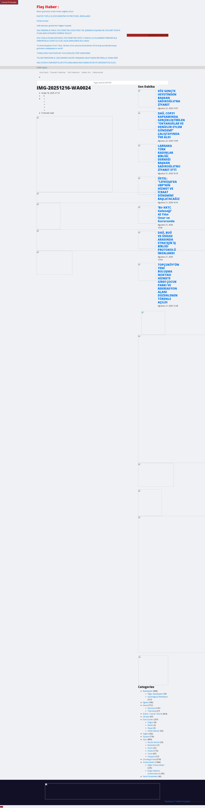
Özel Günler (148, 719)
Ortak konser (43, 21)
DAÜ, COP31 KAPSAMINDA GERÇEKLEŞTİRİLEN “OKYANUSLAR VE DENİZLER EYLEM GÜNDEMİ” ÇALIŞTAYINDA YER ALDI (171, 125)
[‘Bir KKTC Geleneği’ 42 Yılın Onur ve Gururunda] (147, 215)
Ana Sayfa (44, 72)
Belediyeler (148, 691)
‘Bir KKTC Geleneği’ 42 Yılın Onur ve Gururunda (166, 214)
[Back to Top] (1, 807)
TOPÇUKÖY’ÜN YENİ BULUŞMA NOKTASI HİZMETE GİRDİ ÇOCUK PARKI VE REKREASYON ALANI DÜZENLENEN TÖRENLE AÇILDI (168, 283)
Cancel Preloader (9, 2)
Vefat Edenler (154, 731)
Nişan (150, 728)
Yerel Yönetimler (150, 776)
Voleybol (151, 756)
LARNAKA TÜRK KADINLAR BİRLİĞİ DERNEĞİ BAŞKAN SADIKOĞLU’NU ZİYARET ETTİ (169, 158)
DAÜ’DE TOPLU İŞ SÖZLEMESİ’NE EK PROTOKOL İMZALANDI (63, 16)
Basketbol (152, 745)
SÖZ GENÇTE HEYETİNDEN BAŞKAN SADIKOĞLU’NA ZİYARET (169, 98)
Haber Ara (86, 72)
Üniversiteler (148, 762)
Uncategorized (149, 759)
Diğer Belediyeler (155, 694)
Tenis (150, 753)
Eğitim (145, 702)
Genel (145, 705)
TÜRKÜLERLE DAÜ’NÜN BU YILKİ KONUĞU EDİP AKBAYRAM (63, 53)
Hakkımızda (98, 72)
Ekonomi (151, 708)
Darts (150, 748)
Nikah (150, 725)
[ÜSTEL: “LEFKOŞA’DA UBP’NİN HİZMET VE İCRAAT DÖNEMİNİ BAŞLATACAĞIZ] (147, 186)
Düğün (151, 722)
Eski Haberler (74, 72)
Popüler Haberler (58, 72)
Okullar (146, 716)
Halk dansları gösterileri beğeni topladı (54, 25)
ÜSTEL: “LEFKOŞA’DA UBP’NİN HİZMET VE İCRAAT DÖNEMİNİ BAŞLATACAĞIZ (169, 188)
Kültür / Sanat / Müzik (152, 714)
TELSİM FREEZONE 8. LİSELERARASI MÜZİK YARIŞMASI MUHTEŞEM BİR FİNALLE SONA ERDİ (77, 58)
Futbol (150, 751)
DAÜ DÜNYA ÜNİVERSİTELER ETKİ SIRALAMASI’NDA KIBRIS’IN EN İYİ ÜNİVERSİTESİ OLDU (76, 62)
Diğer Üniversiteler (156, 765)
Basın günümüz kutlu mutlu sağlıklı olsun (55, 11)
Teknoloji (152, 711)
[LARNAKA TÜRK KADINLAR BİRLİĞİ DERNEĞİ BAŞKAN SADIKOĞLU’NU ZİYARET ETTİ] (147, 153)
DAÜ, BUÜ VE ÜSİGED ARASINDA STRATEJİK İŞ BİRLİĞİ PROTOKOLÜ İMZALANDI (167, 243)
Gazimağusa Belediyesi (158, 696)
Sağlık (145, 733)
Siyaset (146, 736)
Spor (145, 739)
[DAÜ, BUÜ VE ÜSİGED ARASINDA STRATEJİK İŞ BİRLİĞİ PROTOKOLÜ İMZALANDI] (147, 240)
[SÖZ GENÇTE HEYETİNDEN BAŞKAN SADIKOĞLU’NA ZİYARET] (147, 98)
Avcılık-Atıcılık (153, 742)
